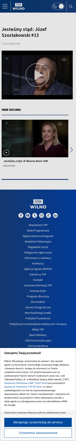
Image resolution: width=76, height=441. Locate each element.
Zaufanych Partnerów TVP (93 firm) (23, 387)
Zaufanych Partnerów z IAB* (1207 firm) (25, 383)
